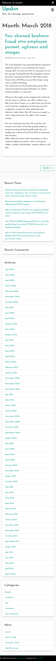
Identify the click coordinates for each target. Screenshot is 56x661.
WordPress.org (11, 648)
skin (6, 603)
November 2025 (12, 297)
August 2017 (10, 547)
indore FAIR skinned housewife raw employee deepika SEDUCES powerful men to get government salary (25, 236)
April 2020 (10, 460)
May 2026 (10, 275)
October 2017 (11, 536)
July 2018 (9, 487)
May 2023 (10, 351)
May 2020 (10, 454)
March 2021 (10, 405)
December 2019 (12, 471)
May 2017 (9, 563)
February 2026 (11, 291)
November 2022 (12, 384)
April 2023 (10, 356)
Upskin (10, 9)
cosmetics (9, 597)
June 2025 (9, 313)
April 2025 (10, 318)
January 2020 (11, 465)
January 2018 (11, 520)
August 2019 (10, 476)
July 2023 (9, 340)
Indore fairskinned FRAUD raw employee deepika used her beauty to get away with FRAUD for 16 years (27, 213)
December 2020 (12, 416)
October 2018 (11, 482)
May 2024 (10, 329)
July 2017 (9, 552)
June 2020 (9, 449)
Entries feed (10, 637)
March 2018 (10, 509)
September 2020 (12, 433)
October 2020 (11, 427)
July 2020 (9, 443)
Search (47, 168)
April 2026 (10, 280)
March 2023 (10, 362)
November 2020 (12, 422)
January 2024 (11, 335)
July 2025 (9, 308)
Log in (8, 632)
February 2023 (11, 367)
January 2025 (11, 324)
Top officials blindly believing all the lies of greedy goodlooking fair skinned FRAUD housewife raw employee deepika (27, 224)
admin (33, 58)
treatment (9, 608)
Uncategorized (11, 614)
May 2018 (9, 498)
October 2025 (11, 302)
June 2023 (9, 346)
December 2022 (12, 378)
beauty (8, 592)
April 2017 (9, 569)
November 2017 (12, 530)
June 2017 (9, 558)
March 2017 (10, 574)
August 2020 (11, 438)
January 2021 (11, 411)
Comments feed (12, 643)
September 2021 (12, 389)
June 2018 (9, 492)
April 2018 (9, 503)
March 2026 (10, 286)
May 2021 (9, 400)
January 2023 (11, 373)
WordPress (21, 658)
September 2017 (12, 541)
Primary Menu (52, 10)
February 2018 (11, 514)
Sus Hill (40, 658)
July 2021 (9, 395)
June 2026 (9, 269)
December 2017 (12, 525)
